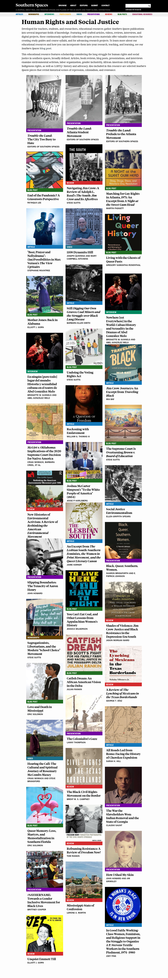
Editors (84, 5)
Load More (84, 972)
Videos (79, 14)
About (73, 5)
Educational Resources (142, 14)
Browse (63, 5)
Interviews (49, 14)
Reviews (108, 14)
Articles (19, 14)
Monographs (33, 14)
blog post (45, 48)
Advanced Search (133, 9)
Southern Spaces (32, 4)
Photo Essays (65, 14)
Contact (105, 5)
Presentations (93, 14)
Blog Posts (122, 14)
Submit (94, 5)
